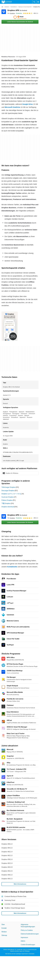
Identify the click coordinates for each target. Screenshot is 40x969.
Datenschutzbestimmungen (30, 934)
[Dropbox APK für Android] (3, 11)
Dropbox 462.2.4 (6, 863)
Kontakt (4, 928)
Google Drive (27, 104)
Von (11, 13)
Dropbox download (7, 507)
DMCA (23, 941)
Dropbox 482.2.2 (6, 855)
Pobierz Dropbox (7, 500)
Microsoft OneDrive (12, 107)
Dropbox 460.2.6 (6, 871)
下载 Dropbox (6, 503)
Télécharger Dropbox (8, 487)
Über (3, 924)
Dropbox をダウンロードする (11, 494)
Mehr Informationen (20, 884)
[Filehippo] (6, 2)
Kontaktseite (12, 567)
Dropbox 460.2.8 (6, 867)
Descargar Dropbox (7, 490)
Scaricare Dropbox (7, 497)
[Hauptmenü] (38, 2)
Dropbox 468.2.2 (6, 875)
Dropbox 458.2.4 (6, 859)
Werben (4, 932)
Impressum (24, 937)
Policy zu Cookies (27, 930)
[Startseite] (2, 7)
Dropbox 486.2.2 (6, 844)
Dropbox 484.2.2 (6, 848)
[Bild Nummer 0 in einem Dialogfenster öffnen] (9, 326)
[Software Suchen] (34, 2)
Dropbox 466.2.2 (6, 878)
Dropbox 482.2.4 (6, 852)
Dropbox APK (17, 10)
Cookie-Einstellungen (28, 945)
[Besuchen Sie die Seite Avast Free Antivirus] (20, 17)
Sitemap (4, 935)
